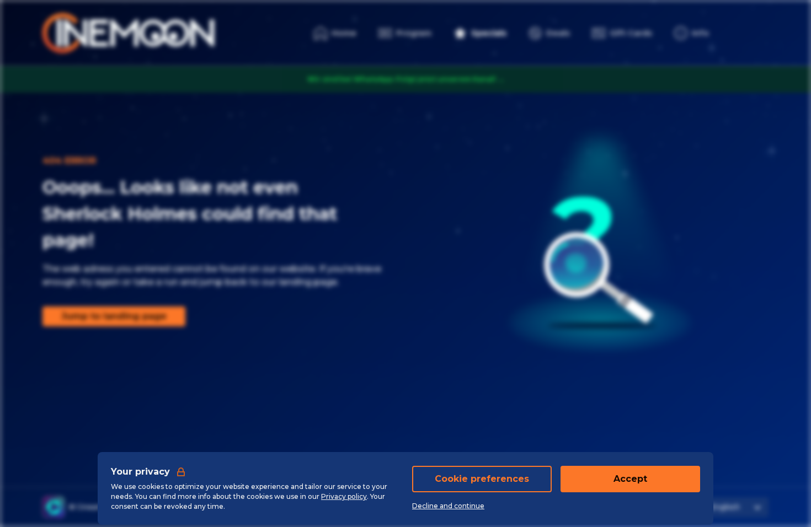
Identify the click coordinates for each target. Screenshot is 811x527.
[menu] (691, 33)
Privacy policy (344, 496)
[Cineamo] (53, 507)
